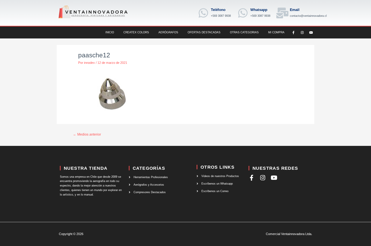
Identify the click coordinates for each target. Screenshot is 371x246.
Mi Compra (276, 32)
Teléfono (218, 10)
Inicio (109, 32)
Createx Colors (136, 32)
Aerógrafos (168, 32)
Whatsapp (258, 10)
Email (295, 10)
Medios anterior (87, 134)
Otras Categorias (244, 32)
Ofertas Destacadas (204, 32)
